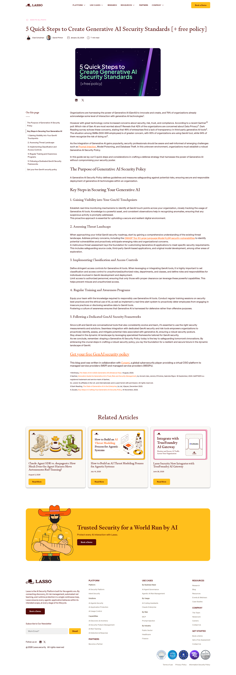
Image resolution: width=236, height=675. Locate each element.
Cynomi (125, 362)
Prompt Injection (87, 146)
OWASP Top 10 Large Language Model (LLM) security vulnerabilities (160, 238)
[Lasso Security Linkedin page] (40, 642)
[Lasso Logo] (34, 5)
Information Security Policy (199, 665)
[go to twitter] (83, 100)
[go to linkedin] (76, 100)
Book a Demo (200, 5)
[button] (79, 5)
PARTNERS (143, 5)
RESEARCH (112, 5)
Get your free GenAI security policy (99, 354)
